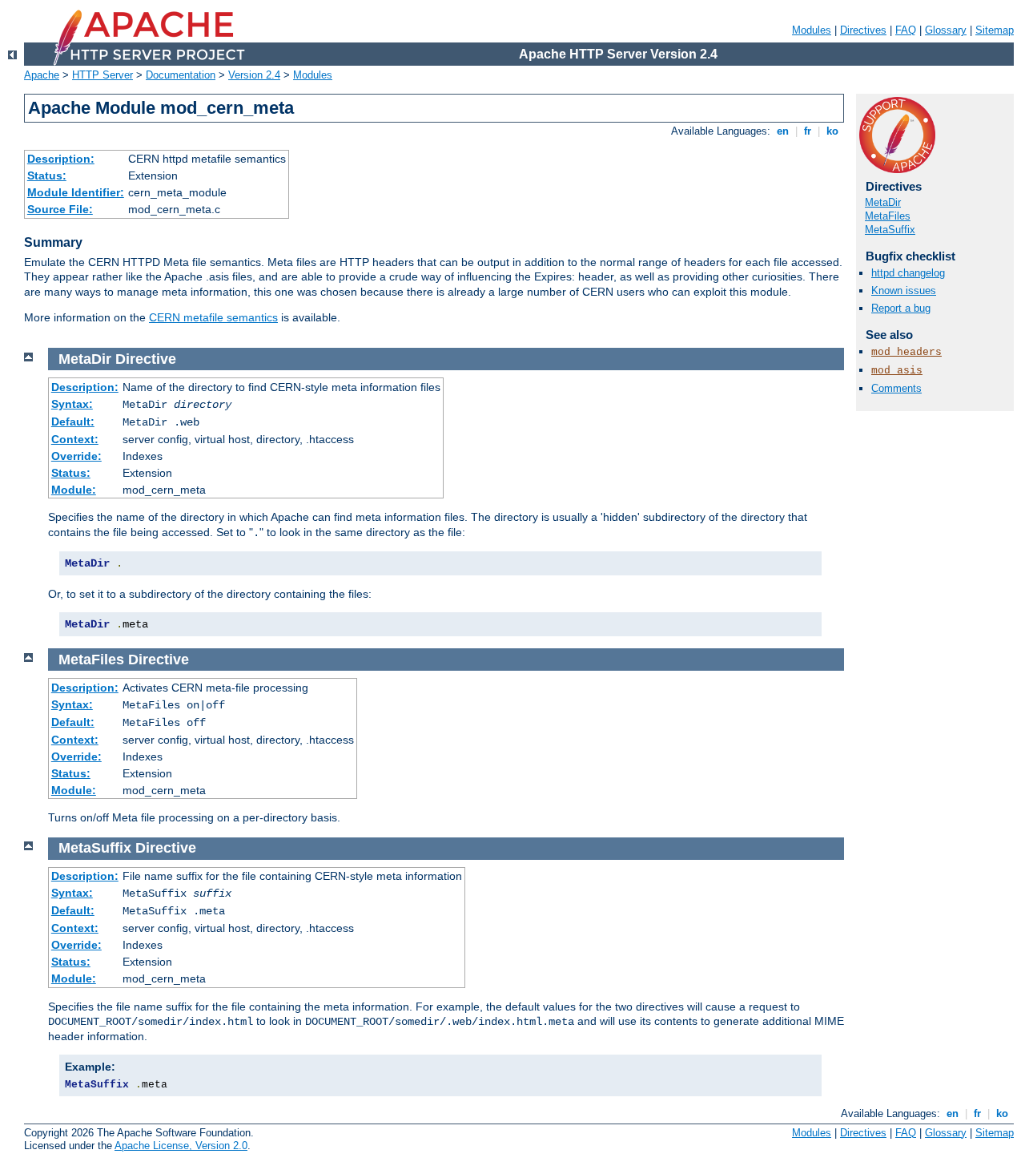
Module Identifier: (75, 192)
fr (807, 131)
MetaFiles (887, 216)
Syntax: (72, 403)
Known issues (903, 290)
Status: (46, 175)
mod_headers (906, 352)
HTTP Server (102, 75)
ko (832, 131)
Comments (896, 388)
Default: (72, 421)
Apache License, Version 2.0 (181, 1146)
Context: (74, 439)
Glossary (946, 30)
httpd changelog (908, 273)
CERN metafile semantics (213, 317)
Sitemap (994, 30)
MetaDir (883, 202)
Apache (41, 75)
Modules (811, 30)
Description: (60, 158)
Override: (76, 456)
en (783, 131)
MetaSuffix (890, 230)
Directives (863, 30)
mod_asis (896, 371)
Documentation (180, 75)
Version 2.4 (254, 75)
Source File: (60, 209)
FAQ (905, 30)
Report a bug (901, 308)
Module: (73, 489)
